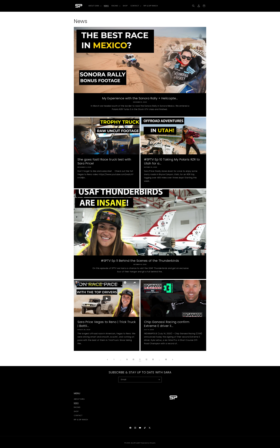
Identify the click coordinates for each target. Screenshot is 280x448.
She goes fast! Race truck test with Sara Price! (104, 161)
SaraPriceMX (135, 443)
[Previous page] (107, 359)
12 (146, 359)
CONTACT (78, 415)
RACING (77, 407)
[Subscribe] (159, 379)
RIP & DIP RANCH (81, 419)
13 (153, 359)
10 (133, 359)
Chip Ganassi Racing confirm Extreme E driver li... (166, 324)
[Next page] (172, 359)
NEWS (76, 403)
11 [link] (140, 359)
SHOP (76, 411)
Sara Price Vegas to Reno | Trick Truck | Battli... (106, 324)
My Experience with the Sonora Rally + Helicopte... (140, 98)
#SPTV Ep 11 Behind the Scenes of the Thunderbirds (140, 261)
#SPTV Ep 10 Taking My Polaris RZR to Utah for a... (172, 161)
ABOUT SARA (79, 399)
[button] (94, 5)
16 (166, 359)
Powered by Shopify (148, 443)
